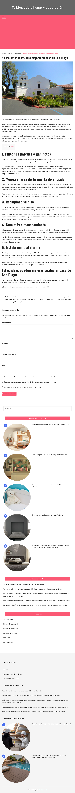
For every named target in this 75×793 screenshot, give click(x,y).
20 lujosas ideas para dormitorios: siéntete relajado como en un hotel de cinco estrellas (50, 546)
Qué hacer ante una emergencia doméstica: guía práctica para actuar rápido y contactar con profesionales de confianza (36, 595)
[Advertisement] (37, 35)
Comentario (7, 322)
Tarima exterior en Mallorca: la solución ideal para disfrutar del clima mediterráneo (32, 589)
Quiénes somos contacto (11, 679)
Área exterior (8, 619)
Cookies (5, 669)
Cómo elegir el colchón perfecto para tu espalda (49, 455)
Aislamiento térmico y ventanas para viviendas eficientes (23, 584)
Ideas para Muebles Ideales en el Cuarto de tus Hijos (50, 425)
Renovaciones (8, 642)
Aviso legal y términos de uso (12, 674)
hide (12, 146)
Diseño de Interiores (10, 629)
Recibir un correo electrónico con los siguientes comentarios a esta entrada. (30, 382)
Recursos (6, 638)
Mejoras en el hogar (10, 633)
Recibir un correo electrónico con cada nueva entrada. (22, 387)
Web (3, 366)
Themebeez (43, 790)
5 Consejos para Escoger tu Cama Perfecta (47, 515)
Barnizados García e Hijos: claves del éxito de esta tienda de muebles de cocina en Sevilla (35, 605)
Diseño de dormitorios (11, 624)
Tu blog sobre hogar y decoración (37, 7)
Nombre (5, 343)
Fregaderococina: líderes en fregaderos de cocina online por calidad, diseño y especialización (36, 601)
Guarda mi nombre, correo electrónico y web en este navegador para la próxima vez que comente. (37, 377)
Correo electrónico (9, 355)
